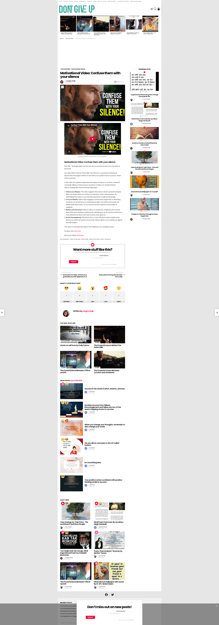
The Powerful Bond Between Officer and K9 (84, 33)
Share (62, 87)
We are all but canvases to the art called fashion (102, 444)
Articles (66, 1)
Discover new (76, 239)
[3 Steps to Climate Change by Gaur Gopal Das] (144, 204)
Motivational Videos (123, 1)
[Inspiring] (66, 439)
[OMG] (66, 402)
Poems (95, 1)
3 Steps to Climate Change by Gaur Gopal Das (144, 215)
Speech (89, 1)
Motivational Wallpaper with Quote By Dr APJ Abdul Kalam (109, 583)
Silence (108, 239)
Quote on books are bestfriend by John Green (144, 144)
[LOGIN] (158, 9)
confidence (65, 239)
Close (216, 606)
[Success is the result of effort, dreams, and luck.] (71, 391)
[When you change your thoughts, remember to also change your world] (71, 428)
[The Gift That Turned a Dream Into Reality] (117, 24)
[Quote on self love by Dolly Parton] (75, 334)
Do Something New (93, 462)
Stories (71, 1)
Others (97, 342)
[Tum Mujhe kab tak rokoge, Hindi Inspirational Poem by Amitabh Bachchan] (75, 540)
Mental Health (111, 1)
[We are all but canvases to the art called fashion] (71, 446)
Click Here (77, 231)
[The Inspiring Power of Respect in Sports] (134, 24)
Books (100, 1)
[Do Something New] (71, 465)
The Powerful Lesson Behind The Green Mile (66, 33)
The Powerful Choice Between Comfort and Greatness (100, 34)
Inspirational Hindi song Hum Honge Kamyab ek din (144, 96)
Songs (104, 1)
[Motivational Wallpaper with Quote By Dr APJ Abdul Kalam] (109, 571)
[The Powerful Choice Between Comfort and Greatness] (101, 24)
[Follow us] (151, 9)
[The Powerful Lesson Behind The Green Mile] (68, 24)
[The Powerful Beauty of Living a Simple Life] (150, 24)
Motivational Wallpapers (69, 342)
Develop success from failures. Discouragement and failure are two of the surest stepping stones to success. (103, 407)
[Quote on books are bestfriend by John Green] (144, 133)
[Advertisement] (109, 55)
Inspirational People (135, 1)
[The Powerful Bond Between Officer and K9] (85, 24)
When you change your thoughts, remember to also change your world (105, 425)
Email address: (104, 255)
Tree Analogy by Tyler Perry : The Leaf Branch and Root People (74, 523)
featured (86, 239)
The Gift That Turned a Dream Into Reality (116, 33)
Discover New (65, 341)
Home (60, 1)
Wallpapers (83, 1)
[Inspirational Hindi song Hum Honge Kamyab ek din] (144, 81)
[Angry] (63, 402)
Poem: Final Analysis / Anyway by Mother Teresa (108, 552)
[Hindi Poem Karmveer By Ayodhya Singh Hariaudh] (109, 511)
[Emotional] (66, 384)
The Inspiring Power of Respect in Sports (133, 33)
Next (158, 26)
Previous (61, 26)
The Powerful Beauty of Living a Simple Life (149, 33)
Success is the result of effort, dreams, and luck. (105, 388)
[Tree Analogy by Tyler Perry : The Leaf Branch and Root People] (75, 511)
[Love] (66, 421)
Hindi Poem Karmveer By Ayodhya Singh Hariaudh (108, 523)
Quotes (76, 1)
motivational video (97, 239)
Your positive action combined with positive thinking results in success (103, 481)
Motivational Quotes (78, 341)
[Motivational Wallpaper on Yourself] (144, 181)
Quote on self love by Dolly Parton (74, 345)
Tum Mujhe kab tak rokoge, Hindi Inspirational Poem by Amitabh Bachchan (74, 553)
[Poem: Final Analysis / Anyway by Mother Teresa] (109, 540)
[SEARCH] (155, 9)
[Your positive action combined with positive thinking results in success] (71, 483)
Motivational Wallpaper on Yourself (144, 192)
